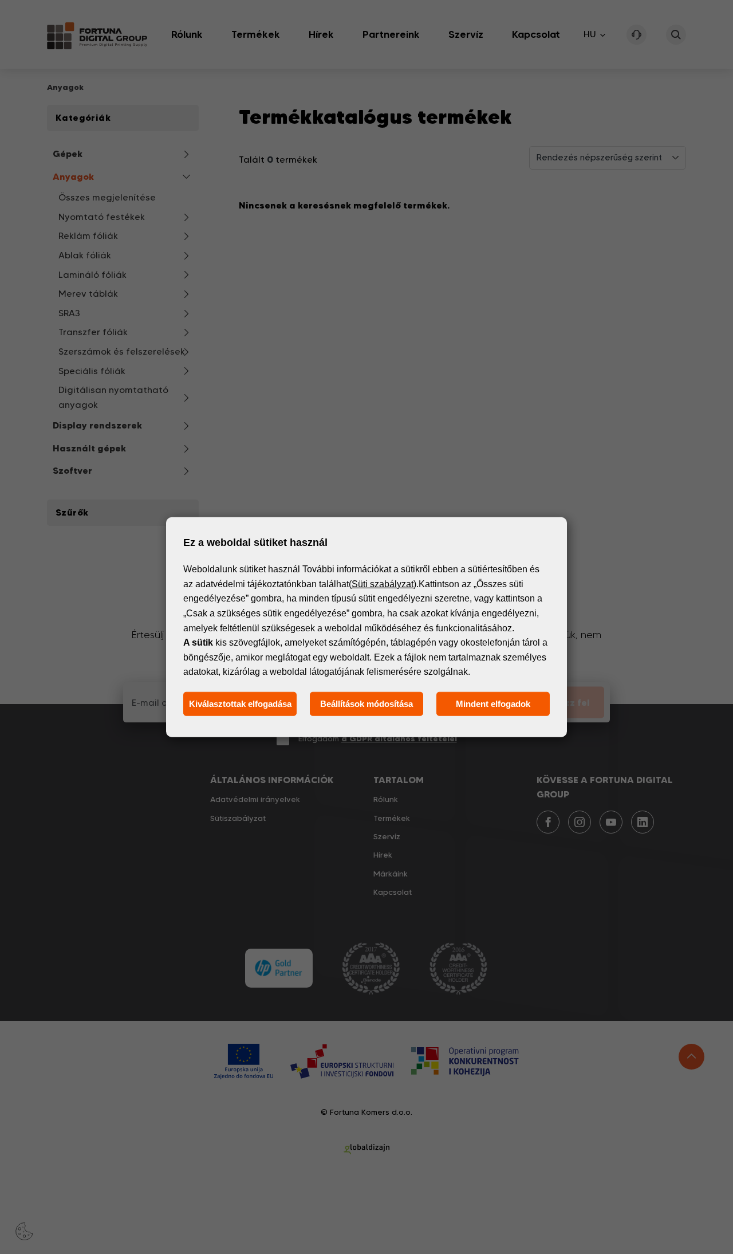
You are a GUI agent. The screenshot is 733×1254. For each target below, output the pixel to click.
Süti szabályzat (382, 584)
